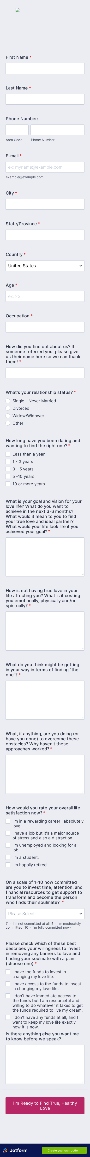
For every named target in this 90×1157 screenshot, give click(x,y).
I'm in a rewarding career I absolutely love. (48, 823)
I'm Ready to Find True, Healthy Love (45, 1106)
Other (17, 423)
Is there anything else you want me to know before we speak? (42, 1036)
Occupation (19, 315)
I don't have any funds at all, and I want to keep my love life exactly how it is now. (45, 1022)
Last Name (18, 87)
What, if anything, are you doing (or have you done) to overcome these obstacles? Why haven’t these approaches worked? (42, 741)
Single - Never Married (34, 400)
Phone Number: (22, 118)
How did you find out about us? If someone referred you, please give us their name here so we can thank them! (43, 354)
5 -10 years (23, 476)
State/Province (23, 223)
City (11, 193)
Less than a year (28, 454)
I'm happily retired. (30, 864)
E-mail (14, 155)
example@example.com (24, 177)
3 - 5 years (23, 469)
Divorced (21, 408)
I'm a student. (25, 857)
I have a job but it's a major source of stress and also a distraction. (45, 835)
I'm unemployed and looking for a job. (44, 847)
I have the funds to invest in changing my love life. (39, 974)
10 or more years (28, 483)
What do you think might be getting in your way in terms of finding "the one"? (42, 669)
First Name (18, 57)
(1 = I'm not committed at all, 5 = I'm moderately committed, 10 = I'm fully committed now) (43, 925)
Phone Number (42, 140)
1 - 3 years (22, 461)
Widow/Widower (28, 415)
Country (16, 254)
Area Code (14, 140)
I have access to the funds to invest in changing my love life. (46, 986)
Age (11, 285)
